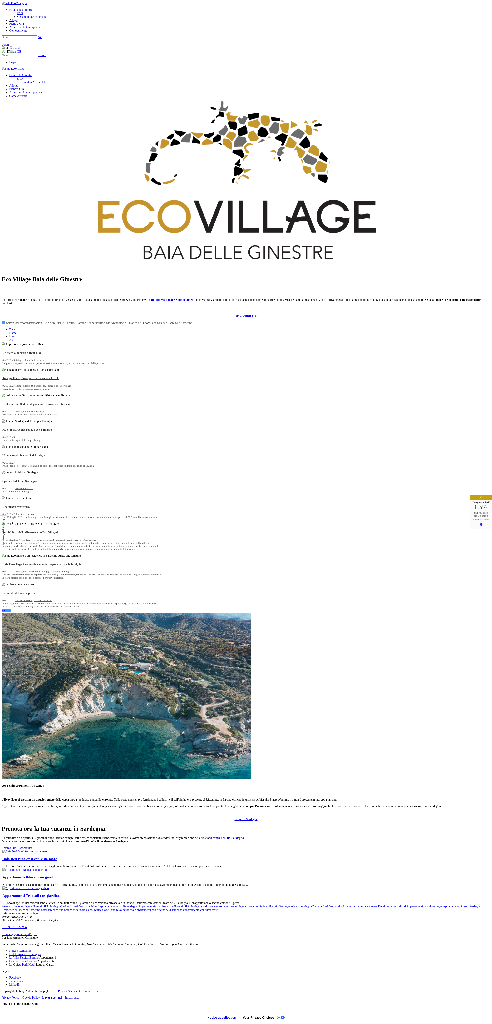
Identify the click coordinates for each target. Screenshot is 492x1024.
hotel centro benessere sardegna (227, 906)
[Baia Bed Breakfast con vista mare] (24, 851)
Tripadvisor (16, 981)
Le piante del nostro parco (19, 593)
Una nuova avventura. (16, 506)
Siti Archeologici (116, 322)
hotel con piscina (257, 906)
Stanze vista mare (74, 909)
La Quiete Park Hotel (22, 964)
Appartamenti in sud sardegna (424, 906)
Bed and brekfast (322, 906)
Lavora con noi (52, 997)
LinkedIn (14, 984)
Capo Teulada (94, 909)
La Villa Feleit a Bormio (24, 957)
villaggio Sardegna (279, 906)
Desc (12, 336)
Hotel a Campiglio (20, 950)
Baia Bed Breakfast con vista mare (29, 859)
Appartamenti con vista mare (155, 906)
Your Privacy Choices (258, 1017)
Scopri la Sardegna (246, 819)
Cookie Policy (31, 997)
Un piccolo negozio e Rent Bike (21, 352)
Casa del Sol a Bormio (23, 961)
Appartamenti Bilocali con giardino (30, 877)
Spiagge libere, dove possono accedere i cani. (30, 378)
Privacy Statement (69, 991)
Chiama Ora (9, 848)
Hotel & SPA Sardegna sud (190, 906)
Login (5, 44)
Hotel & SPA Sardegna (47, 906)
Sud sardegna (174, 909)
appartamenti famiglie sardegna (119, 906)
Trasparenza (72, 997)
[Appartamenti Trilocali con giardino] (25, 888)
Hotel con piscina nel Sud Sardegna (24, 455)
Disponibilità (24, 848)
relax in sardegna (301, 906)
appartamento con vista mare (200, 909)
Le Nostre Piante (53, 322)
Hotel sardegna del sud (392, 906)
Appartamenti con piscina (149, 909)
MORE (6, 610)
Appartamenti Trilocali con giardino (31, 896)
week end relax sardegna (119, 909)
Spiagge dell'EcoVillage (141, 322)
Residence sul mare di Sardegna (21, 909)
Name (13, 332)
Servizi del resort (16, 322)
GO (40, 37)
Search (42, 55)
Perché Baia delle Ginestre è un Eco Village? (30, 532)
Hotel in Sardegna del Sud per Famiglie (27, 429)
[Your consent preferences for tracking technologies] (3, 532)
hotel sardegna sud (52, 909)
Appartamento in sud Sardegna (461, 906)
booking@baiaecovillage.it (19, 934)
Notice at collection (221, 1017)
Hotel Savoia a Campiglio (25, 954)
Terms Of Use (90, 991)
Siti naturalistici (96, 322)
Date (12, 329)
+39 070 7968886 (14, 927)
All (3, 322)
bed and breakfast (72, 906)
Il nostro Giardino (75, 322)
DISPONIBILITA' (246, 316)
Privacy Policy (10, 997)
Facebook (15, 977)
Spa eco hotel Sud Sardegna (19, 481)
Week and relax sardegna (17, 906)
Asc (11, 339)
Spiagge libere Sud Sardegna (174, 322)
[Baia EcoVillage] (13, 3)
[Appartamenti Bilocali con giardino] (25, 869)
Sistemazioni (35, 322)
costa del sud (91, 906)
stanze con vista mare (364, 906)
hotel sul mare (342, 906)
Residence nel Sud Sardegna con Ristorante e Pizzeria (36, 404)
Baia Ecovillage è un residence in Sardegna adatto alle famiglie (41, 564)
